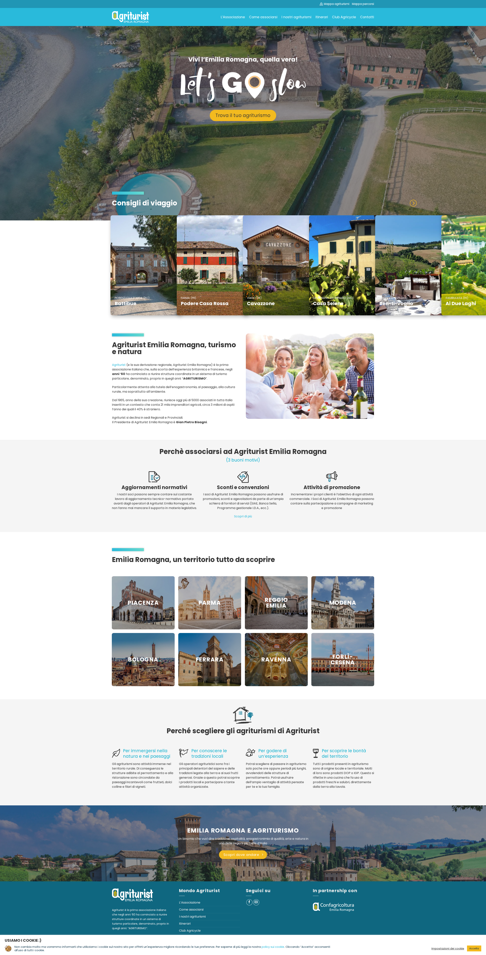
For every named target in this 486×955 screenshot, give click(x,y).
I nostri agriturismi (296, 17)
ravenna (276, 659)
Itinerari (322, 17)
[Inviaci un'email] (256, 902)
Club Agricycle (344, 17)
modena (342, 603)
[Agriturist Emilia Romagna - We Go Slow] (130, 17)
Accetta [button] (474, 948)
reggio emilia (276, 603)
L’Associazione (233, 17)
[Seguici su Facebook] (249, 902)
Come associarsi (263, 17)
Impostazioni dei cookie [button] (448, 948)
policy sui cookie (273, 947)
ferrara (209, 659)
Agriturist (119, 365)
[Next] (413, 203)
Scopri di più (243, 516)
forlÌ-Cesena (343, 659)
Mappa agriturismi (336, 4)
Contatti (367, 17)
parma (209, 603)
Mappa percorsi (363, 4)
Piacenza (143, 603)
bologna (143, 659)
